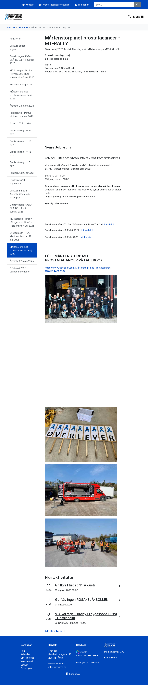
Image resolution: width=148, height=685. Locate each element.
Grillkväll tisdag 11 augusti (19, 47)
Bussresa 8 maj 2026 (21, 84)
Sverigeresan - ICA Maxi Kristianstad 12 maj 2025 (20, 236)
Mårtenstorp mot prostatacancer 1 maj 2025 (21, 250)
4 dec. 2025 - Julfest (21, 123)
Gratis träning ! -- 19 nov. (20, 143)
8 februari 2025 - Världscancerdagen (20, 270)
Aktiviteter (23, 27)
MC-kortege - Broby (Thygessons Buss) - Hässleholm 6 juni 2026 (22, 74)
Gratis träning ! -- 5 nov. (20, 164)
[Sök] (137, 4)
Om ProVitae (27, 657)
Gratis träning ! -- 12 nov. (20, 153)
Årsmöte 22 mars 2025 (22, 261)
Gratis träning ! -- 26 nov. (20, 132)
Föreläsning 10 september (17, 182)
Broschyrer (26, 668)
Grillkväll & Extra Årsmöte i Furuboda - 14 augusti (21, 194)
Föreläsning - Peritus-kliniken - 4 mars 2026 (22, 114)
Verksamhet (27, 661)
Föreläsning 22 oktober (22, 172)
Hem (23, 650)
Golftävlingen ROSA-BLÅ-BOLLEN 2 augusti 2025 (21, 208)
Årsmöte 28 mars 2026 (22, 105)
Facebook (74, 674)
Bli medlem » (111, 657)
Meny (137, 16)
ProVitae (11, 27)
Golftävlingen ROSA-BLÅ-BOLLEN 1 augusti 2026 (22, 60)
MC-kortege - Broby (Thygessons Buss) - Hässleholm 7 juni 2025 (22, 222)
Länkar (24, 664)
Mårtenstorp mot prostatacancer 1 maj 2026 (21, 95)
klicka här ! (108, 224)
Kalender (25, 654)
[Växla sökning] (129, 17)
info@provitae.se (57, 667)
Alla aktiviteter (54, 631)
